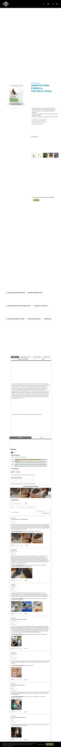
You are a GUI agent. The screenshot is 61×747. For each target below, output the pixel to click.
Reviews (20, 437)
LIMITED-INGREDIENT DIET (36, 292)
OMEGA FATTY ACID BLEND (40, 305)
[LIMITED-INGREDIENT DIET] (35, 296)
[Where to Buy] (53, 4)
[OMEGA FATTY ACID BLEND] (40, 309)
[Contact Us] (48, 3)
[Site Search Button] (43, 3)
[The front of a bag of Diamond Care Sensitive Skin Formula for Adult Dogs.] (33, 155)
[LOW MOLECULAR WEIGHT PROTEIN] (15, 296)
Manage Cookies (41, 744)
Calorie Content (37, 357)
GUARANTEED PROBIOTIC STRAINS (16, 318)
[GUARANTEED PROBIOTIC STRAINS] (15, 322)
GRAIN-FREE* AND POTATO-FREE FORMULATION (19, 305)
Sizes (43, 359)
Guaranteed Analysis (25, 357)
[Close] (59, 744)
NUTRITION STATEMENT (23, 359)
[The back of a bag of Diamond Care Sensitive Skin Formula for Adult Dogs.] (39, 155)
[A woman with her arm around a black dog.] (56, 155)
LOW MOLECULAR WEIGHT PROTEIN (16, 292)
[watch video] (45, 155)
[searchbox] (41, 4)
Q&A (41, 437)
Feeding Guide (47, 357)
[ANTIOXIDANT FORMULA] (34, 322)
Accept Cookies (49, 744)
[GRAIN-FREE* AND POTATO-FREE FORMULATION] (18, 309)
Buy (36, 200)
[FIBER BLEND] (48, 322)
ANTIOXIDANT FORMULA (35, 318)
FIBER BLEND (48, 318)
